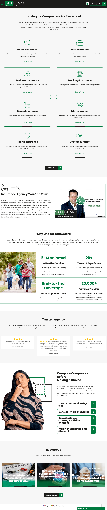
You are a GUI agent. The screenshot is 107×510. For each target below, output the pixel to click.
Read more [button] (18, 350)
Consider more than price (73, 412)
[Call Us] (87, 3)
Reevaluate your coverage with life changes (69, 420)
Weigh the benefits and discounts (72, 430)
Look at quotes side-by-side (73, 404)
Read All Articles (51, 495)
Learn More (27, 61)
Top (103, 506)
